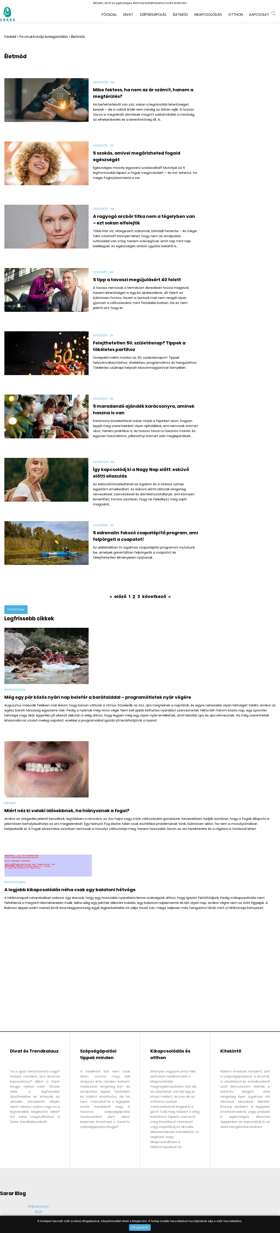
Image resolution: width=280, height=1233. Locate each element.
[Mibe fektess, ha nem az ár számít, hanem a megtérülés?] (46, 106)
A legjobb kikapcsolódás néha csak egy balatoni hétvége (70, 890)
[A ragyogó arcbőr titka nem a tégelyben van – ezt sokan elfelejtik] (46, 233)
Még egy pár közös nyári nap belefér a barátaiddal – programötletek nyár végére (97, 697)
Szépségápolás (153, 14)
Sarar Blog (13, 1193)
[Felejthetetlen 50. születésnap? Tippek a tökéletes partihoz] (46, 359)
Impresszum (38, 1206)
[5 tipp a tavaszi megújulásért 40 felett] (46, 296)
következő (154, 596)
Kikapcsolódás (208, 14)
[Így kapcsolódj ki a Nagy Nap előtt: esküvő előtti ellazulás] (46, 486)
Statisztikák (16, 609)
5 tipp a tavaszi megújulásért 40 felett (137, 280)
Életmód (180, 14)
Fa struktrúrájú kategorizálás (43, 36)
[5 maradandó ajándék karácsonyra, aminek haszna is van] (46, 423)
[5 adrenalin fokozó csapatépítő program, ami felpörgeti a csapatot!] (46, 549)
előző (120, 596)
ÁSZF (38, 1211)
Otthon (235, 14)
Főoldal (109, 14)
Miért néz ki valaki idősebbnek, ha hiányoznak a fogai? (66, 811)
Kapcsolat (259, 14)
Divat (128, 14)
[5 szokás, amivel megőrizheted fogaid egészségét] (46, 169)
